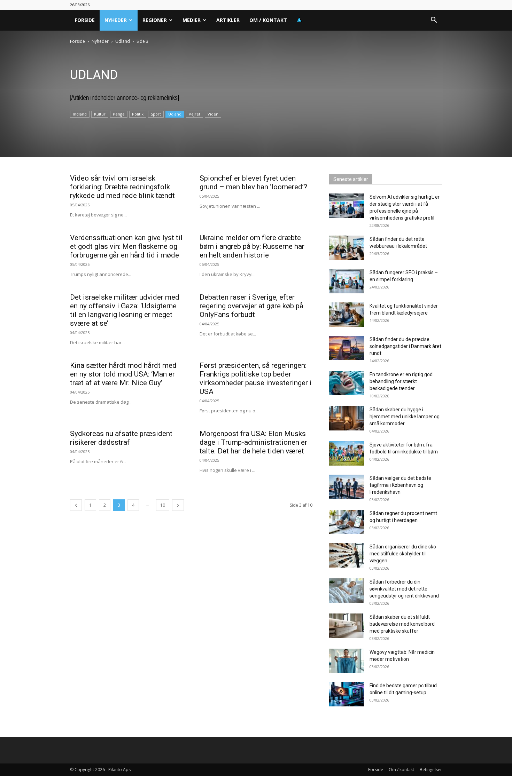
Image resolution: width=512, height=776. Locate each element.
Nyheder (115, 20)
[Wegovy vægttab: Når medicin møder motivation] (346, 661)
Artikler (228, 20)
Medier (192, 20)
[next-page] (178, 505)
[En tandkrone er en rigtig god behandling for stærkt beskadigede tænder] (346, 383)
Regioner (154, 20)
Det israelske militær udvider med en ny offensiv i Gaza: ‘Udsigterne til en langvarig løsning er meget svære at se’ (124, 310)
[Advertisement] (109, 153)
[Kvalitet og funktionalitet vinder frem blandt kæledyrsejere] (346, 314)
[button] (433, 20)
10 (162, 505)
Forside (85, 20)
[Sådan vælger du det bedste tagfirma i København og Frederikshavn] (346, 487)
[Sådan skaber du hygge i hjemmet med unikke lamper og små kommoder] (346, 418)
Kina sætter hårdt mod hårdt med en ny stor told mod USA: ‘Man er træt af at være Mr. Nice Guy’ (123, 374)
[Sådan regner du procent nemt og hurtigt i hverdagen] (346, 522)
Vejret (194, 114)
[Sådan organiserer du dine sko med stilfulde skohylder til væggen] (346, 555)
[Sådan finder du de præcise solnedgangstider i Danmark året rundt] (346, 348)
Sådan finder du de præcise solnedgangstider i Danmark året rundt (405, 346)
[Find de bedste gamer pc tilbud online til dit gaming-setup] (346, 694)
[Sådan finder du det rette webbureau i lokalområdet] (346, 248)
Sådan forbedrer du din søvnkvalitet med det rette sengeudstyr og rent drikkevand (404, 589)
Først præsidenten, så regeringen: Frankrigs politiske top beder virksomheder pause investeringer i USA (256, 378)
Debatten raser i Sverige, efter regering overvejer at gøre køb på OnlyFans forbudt (251, 306)
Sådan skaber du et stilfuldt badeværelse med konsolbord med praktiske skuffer (402, 624)
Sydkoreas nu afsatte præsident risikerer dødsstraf (121, 437)
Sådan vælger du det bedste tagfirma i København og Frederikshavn (400, 485)
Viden (213, 114)
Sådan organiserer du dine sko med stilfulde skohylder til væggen (403, 553)
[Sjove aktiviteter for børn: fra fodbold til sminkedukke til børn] (346, 453)
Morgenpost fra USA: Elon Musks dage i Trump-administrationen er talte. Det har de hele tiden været (253, 442)
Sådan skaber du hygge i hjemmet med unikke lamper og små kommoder (405, 416)
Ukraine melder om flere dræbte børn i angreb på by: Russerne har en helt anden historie (252, 246)
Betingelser (431, 770)
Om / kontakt (268, 20)
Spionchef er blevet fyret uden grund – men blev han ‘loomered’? (253, 182)
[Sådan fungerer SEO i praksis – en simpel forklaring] (346, 281)
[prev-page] (76, 505)
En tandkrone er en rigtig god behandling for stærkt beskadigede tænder (401, 381)
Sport (156, 114)
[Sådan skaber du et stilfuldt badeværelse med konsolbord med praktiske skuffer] (346, 625)
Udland (122, 41)
